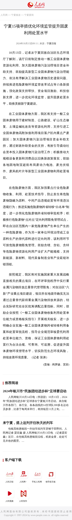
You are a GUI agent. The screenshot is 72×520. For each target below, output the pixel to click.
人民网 (4, 15)
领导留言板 (51, 482)
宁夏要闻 (29, 15)
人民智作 (23, 501)
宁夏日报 (51, 43)
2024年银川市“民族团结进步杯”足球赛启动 (34, 391)
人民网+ (23, 482)
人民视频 (9, 501)
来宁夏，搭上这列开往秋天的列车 (28, 423)
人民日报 (9, 482)
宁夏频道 (16, 15)
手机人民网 (37, 482)
